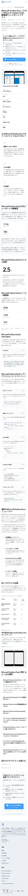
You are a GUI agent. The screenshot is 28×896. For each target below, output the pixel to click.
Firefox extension (6, 873)
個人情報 (4, 855)
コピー (23, 350)
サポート (4, 881)
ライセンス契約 (6, 858)
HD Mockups (5, 878)
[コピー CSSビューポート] (11, 91)
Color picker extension (8, 883)
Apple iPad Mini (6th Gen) (5, 609)
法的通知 (4, 853)
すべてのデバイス (9, 7)
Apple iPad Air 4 (5, 614)
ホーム (2, 7)
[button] (26, 2)
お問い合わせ (5, 863)
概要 (3, 850)
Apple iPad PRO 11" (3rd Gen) (5, 619)
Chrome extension (6, 871)
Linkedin (4, 860)
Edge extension (6, 876)
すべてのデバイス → (6, 764)
